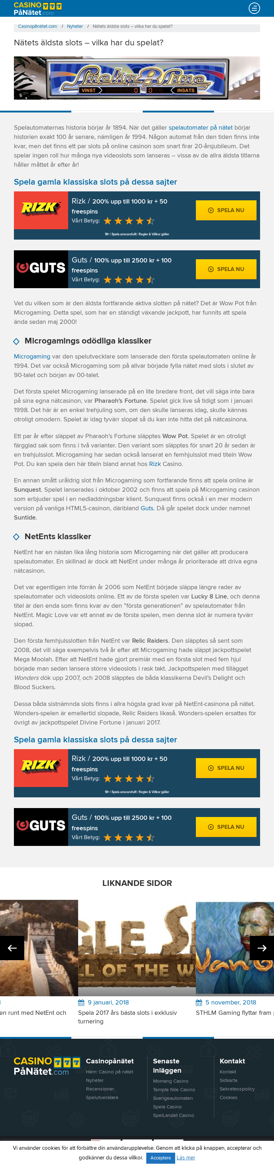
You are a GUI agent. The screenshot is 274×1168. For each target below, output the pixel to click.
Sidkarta (228, 1080)
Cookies (229, 1097)
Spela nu (230, 210)
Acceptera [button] (161, 1158)
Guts (147, 508)
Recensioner (100, 1089)
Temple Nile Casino (174, 1089)
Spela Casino (167, 1106)
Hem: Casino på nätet (109, 1071)
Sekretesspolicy (237, 1089)
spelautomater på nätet (201, 128)
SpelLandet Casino (173, 1115)
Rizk (155, 464)
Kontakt (228, 1071)
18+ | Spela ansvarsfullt (121, 234)
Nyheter (95, 1080)
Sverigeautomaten (173, 1098)
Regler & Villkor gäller (154, 234)
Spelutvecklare (102, 1097)
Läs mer (186, 1158)
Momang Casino (170, 1081)
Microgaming (32, 357)
